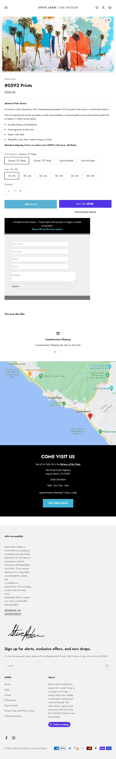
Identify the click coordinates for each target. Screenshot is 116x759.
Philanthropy (10, 700)
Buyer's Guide (11, 705)
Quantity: (9, 184)
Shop (7, 689)
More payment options (85, 211)
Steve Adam (10, 79)
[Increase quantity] (20, 191)
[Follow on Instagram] (14, 738)
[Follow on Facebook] (6, 738)
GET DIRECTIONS (58, 503)
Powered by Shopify (38, 748)
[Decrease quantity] (9, 191)
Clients (8, 695)
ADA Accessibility (13, 716)
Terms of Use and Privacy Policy (20, 710)
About (7, 684)
